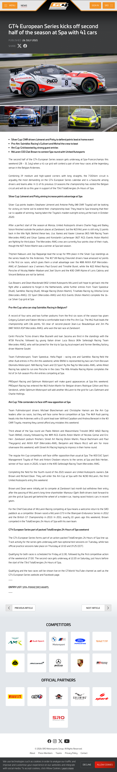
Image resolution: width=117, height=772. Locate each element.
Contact (84, 753)
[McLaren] (36, 662)
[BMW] (58, 641)
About (32, 753)
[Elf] (36, 696)
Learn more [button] (68, 768)
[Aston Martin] (15, 641)
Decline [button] (87, 764)
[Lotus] (15, 662)
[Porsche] (80, 662)
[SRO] (58, 718)
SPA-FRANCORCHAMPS (36, 587)
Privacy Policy (71, 753)
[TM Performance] (58, 696)
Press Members (45, 753)
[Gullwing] (80, 696)
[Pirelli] (15, 696)
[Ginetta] (101, 641)
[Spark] (101, 696)
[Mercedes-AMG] (58, 662)
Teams (59, 753)
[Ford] (80, 641)
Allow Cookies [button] (105, 764)
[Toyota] (101, 662)
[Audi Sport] (36, 641)
